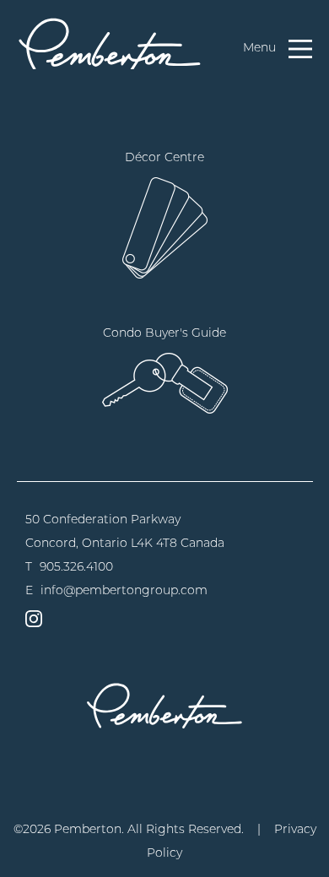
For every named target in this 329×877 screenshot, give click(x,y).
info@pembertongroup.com (124, 590)
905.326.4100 (76, 566)
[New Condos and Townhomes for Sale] (109, 43)
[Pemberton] (164, 705)
